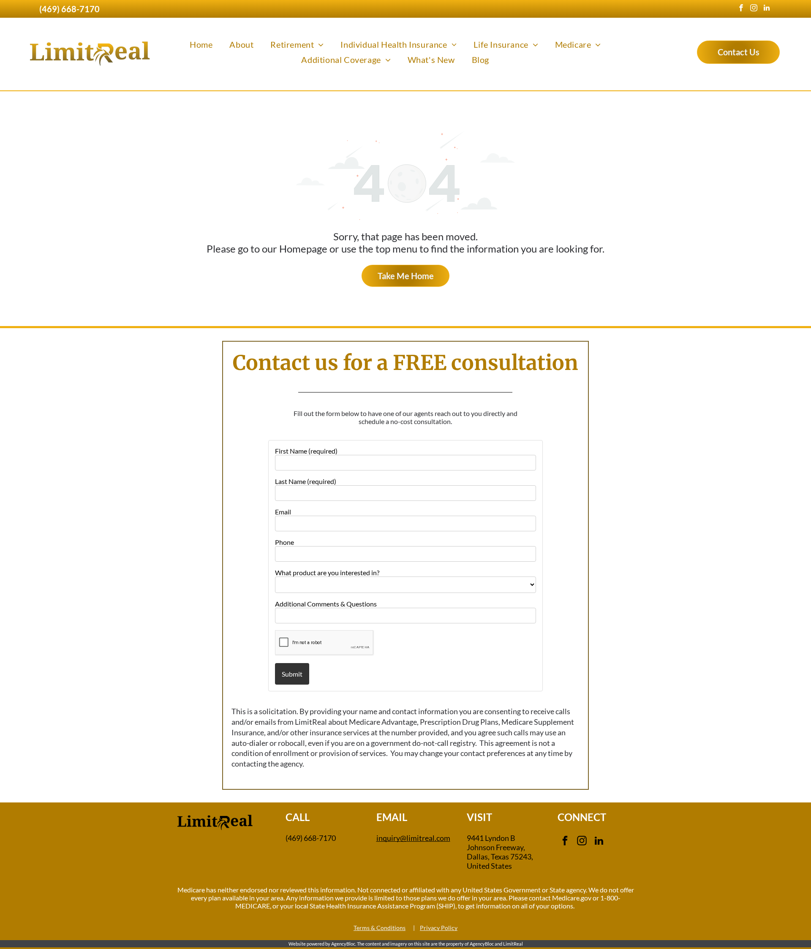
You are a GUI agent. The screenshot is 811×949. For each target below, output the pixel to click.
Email (283, 512)
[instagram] (753, 9)
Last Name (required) (305, 481)
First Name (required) (306, 451)
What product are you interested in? (327, 572)
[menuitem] (201, 44)
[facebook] (741, 9)
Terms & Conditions (380, 927)
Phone (284, 542)
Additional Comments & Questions (326, 604)
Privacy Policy (438, 927)
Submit (292, 674)
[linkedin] (766, 9)
